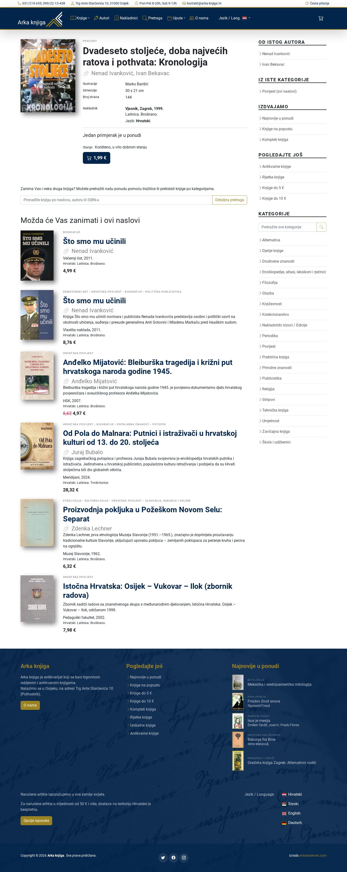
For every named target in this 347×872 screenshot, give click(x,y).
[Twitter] (163, 858)
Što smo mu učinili (94, 241)
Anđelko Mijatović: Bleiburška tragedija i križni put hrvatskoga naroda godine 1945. (148, 367)
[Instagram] (184, 858)
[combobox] (116, 199)
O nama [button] (30, 705)
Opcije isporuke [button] (36, 820)
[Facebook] (173, 858)
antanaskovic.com (312, 855)
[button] (321, 18)
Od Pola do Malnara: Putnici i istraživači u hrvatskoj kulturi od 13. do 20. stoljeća (150, 438)
